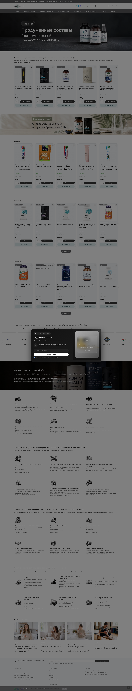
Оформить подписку (51, 354)
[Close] (98, 332)
